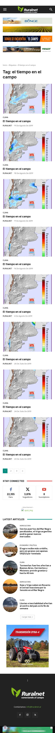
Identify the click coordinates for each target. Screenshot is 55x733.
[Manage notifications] (5, 728)
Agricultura (25, 526)
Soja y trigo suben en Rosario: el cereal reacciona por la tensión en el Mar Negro (35, 587)
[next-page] (22, 471)
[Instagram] (27, 715)
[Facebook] (20, 715)
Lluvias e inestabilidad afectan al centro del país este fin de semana (36, 606)
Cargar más (26, 617)
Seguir (28, 488)
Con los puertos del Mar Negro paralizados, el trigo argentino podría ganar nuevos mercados (36, 533)
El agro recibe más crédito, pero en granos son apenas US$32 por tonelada (34, 551)
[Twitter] (35, 715)
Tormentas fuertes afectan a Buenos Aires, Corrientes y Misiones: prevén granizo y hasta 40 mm (35, 569)
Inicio (5, 65)
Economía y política (28, 545)
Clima (5, 117)
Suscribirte (44, 488)
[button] (4, 9)
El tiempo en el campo (17, 121)
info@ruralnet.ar (34, 706)
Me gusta (11, 488)
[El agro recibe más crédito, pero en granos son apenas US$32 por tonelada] (10, 549)
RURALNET (7, 126)
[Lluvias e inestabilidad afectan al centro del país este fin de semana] (10, 604)
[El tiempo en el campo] (27, 99)
